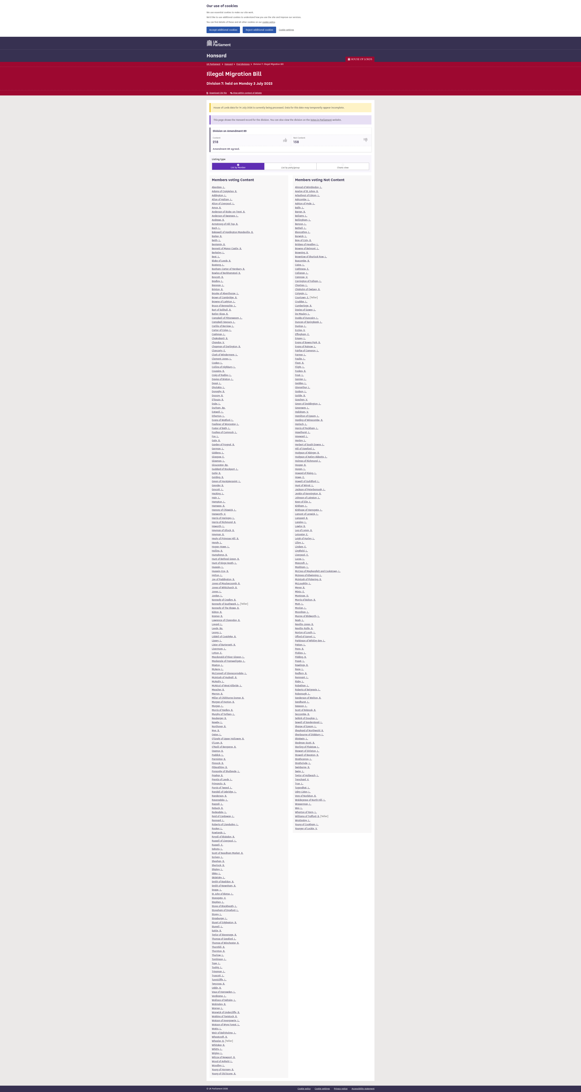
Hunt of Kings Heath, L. (224, 563)
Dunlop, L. (300, 326)
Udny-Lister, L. (303, 791)
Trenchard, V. (302, 779)
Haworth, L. (218, 526)
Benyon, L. (301, 224)
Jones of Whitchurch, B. (224, 587)
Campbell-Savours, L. (223, 322)
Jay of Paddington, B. (223, 579)
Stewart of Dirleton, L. (307, 750)
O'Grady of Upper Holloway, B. (228, 738)
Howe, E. (300, 477)
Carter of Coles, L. (222, 330)
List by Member (238, 167)
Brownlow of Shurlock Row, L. (311, 256)
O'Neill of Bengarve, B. (224, 746)
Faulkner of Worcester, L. (225, 424)
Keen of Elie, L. (303, 501)
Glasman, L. (218, 460)
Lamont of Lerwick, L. (306, 514)
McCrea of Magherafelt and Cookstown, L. (318, 571)
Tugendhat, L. (302, 787)
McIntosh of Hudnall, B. (224, 677)
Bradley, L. (217, 281)
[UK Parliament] (219, 43)
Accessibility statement (363, 1088)
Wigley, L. (217, 1053)
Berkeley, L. (218, 252)
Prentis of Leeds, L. (222, 779)
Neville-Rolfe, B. (304, 628)
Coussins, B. (218, 371)
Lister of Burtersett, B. (224, 644)
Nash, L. (299, 620)
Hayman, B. (218, 534)
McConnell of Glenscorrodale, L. (229, 673)
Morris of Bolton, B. (305, 599)
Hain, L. (216, 497)
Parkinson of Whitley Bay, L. (310, 640)
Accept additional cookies (223, 29)
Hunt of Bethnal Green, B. (226, 558)
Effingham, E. (302, 334)
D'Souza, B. (218, 399)
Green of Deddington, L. (308, 403)
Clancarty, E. (219, 350)
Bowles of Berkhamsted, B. (226, 273)
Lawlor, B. (300, 526)
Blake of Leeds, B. (221, 260)
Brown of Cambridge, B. (224, 297)
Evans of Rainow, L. (305, 346)
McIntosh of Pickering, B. (308, 579)
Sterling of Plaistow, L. (307, 746)
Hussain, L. (218, 567)
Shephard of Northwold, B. (309, 730)
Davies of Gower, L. (305, 309)
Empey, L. (300, 338)
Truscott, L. (218, 975)
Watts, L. (217, 1028)
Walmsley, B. (219, 1004)
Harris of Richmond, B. (224, 522)
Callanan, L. (301, 273)
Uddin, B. (217, 987)
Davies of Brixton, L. (222, 379)
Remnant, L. (302, 677)
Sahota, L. (217, 849)
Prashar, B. (217, 775)
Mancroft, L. (301, 563)
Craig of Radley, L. (222, 375)
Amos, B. (216, 207)
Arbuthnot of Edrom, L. (307, 195)
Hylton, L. (217, 575)
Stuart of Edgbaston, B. (224, 922)
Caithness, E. (302, 268)
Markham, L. (302, 567)
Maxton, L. (217, 665)
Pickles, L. (300, 652)
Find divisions (243, 64)
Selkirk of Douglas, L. (306, 718)
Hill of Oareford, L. (305, 448)
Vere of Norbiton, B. (305, 795)
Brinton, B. (217, 289)
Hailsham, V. (302, 411)
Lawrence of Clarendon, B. (226, 620)
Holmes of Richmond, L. (308, 460)
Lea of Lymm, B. (303, 530)
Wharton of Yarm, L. (306, 812)
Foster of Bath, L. (221, 428)
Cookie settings (286, 30)
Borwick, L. (301, 236)
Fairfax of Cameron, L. (307, 350)
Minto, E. (300, 591)
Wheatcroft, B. (220, 1036)
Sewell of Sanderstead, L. (309, 722)
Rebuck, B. (217, 808)
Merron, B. (217, 693)
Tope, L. (216, 963)
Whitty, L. (217, 1049)
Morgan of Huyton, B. (223, 701)
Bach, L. (216, 228)
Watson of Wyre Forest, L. (226, 1024)
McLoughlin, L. (303, 583)
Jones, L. (217, 591)
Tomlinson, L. (219, 959)
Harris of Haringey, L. (223, 518)
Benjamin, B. (218, 244)
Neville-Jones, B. (304, 624)
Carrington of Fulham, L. (308, 281)
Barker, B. (217, 236)
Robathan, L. (302, 685)
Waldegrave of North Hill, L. (310, 800)
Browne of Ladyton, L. (223, 301)
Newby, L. (217, 722)
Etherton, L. (218, 416)
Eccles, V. (300, 330)
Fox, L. (215, 436)
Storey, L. (217, 914)
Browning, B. (302, 252)
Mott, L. (299, 603)
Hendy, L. (217, 542)
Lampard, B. (301, 518)
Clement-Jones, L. (222, 358)
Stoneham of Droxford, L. (225, 910)
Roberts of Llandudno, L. (225, 824)
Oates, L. (217, 734)
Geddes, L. (301, 383)
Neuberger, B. (219, 718)
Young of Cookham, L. (307, 824)
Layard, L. (217, 624)
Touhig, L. (217, 967)
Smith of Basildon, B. (223, 881)
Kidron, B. (217, 612)
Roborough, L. (302, 693)
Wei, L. (299, 808)
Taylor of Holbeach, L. (307, 775)
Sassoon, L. (301, 706)
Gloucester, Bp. (220, 465)
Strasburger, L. (219, 918)
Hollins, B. (217, 550)
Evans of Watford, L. (223, 420)
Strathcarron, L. (303, 759)
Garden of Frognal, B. (223, 444)
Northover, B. (219, 726)
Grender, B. (218, 485)
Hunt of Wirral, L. (304, 485)
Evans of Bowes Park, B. (308, 342)
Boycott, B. (218, 277)
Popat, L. (300, 661)
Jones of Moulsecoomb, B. (226, 583)
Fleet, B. (299, 362)
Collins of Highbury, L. (224, 367)
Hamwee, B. (218, 505)
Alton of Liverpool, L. (223, 203)
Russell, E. (217, 844)
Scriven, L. (217, 857)
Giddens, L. (218, 452)
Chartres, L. (301, 285)
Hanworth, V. (219, 514)
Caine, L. (300, 264)
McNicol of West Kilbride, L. (227, 685)
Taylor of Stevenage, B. (224, 934)
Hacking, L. (218, 493)
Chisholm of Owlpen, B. (307, 289)
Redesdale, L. (219, 812)
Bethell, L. (300, 228)
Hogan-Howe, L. (221, 546)
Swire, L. (299, 771)
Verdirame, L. (219, 996)
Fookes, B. (300, 371)
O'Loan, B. (217, 742)
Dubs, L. (216, 403)
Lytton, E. (217, 652)
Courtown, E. (302, 297)
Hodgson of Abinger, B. (307, 452)
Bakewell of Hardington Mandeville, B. (232, 232)
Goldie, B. (300, 395)
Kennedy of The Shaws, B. (225, 608)
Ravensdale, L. (220, 800)
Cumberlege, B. (303, 305)
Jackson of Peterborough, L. (310, 489)
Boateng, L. (218, 264)
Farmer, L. (300, 354)
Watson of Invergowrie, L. (226, 1020)
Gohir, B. (216, 473)
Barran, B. (300, 211)
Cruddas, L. (301, 301)
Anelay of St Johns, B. (306, 191)
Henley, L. (300, 440)
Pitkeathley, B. (220, 767)
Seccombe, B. (302, 714)
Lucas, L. (300, 558)
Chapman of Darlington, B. (226, 346)
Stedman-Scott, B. (305, 742)
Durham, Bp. (218, 407)
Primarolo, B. (219, 783)
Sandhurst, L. (302, 701)
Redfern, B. (301, 673)
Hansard (216, 55)
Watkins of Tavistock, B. (224, 1016)
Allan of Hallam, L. (222, 199)
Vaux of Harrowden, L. (224, 991)
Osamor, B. (217, 750)
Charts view (342, 167)
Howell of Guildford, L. (307, 481)
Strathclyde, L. (303, 763)
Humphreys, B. (220, 554)
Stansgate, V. (219, 898)
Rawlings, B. (301, 665)
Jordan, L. (217, 595)
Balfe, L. (299, 207)
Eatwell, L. (218, 411)
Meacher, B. (218, 689)
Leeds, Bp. (217, 628)
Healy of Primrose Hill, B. (225, 538)
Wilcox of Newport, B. (223, 1057)
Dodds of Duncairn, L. (306, 317)
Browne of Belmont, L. (307, 248)
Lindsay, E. (301, 546)
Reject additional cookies (259, 29)
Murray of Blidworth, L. (307, 616)
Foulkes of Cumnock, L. (224, 432)
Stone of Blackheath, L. (224, 906)
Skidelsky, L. (218, 877)
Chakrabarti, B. (220, 338)
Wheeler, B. (218, 1041)
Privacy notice (341, 1088)
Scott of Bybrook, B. (305, 710)
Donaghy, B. (218, 391)
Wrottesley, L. (302, 820)
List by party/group (290, 167)
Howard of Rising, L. (306, 473)
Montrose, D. (302, 595)
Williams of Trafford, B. (307, 816)
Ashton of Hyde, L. (305, 203)
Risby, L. (299, 681)
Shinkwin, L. (301, 738)
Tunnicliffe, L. (219, 979)
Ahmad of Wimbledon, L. (308, 187)
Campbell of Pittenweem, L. (227, 317)
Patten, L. (300, 644)
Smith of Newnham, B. (224, 885)
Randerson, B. (219, 795)
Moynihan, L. (302, 612)
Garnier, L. (300, 379)
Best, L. (216, 256)
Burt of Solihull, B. (221, 309)
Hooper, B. (300, 465)
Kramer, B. (217, 616)
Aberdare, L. (218, 187)
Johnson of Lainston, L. (307, 497)
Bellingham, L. (303, 219)
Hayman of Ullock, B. (223, 530)
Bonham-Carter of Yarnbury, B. (228, 268)
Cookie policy (304, 1088)
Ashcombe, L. (302, 199)
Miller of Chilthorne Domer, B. (228, 697)
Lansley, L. (301, 522)
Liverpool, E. (302, 554)
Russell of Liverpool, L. (224, 840)
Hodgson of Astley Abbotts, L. (311, 456)
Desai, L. (216, 383)
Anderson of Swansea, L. (225, 215)
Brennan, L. (218, 285)
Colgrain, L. (301, 293)
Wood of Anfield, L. (222, 1061)
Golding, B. (218, 477)
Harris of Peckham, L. (306, 428)
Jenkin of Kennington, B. (308, 493)
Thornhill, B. (218, 947)
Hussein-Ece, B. (220, 571)
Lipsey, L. (217, 640)
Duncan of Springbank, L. (308, 322)
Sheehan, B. (218, 861)
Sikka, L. (216, 873)
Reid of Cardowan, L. (223, 816)
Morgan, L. (217, 706)
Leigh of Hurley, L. (305, 538)
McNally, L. (218, 681)
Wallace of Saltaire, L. (224, 1000)
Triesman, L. (218, 971)
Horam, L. (300, 469)
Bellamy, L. (301, 215)
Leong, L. (217, 632)
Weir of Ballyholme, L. (224, 1032)
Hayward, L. (301, 436)
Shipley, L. (217, 869)
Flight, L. (300, 367)
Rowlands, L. (219, 832)
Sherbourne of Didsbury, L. (309, 734)
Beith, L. (216, 240)
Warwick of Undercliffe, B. (226, 1012)
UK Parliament (213, 64)
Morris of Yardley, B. (222, 710)
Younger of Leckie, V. (306, 828)
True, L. (299, 783)
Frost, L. (299, 375)
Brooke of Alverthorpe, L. (225, 293)
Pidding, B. (301, 657)
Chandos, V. (218, 342)
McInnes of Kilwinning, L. (308, 575)
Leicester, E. (301, 534)
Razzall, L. (217, 804)
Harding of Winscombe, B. (309, 420)
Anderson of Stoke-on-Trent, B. (228, 211)
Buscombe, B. (302, 260)
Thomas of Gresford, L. (224, 938)
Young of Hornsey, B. (223, 1069)
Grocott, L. (217, 489)
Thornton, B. (218, 951)
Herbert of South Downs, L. (309, 444)
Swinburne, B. (302, 767)
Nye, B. (216, 730)
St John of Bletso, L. (222, 893)
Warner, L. (217, 1008)
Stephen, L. (218, 902)
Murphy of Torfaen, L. (223, 714)
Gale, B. (216, 440)
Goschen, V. (301, 399)
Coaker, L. (217, 362)
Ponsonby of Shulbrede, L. (226, 771)
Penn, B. (299, 648)
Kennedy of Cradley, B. (224, 599)
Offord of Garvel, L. (305, 636)
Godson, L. (301, 391)
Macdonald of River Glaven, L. (228, 657)
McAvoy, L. (217, 669)
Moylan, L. (301, 608)
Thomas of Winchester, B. (225, 942)
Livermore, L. (219, 648)
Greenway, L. (302, 407)
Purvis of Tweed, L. (222, 787)
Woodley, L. (218, 1065)
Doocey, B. (217, 395)
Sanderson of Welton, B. (308, 697)
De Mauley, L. (302, 313)
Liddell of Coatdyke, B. (224, 636)
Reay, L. (299, 669)
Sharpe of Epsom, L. (306, 726)
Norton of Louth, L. (305, 632)
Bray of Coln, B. (303, 240)
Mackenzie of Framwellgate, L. (228, 661)
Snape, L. (217, 889)
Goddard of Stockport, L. (225, 469)
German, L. (218, 448)
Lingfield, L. (301, 550)
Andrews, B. (218, 219)
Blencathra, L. (302, 232)
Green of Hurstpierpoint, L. (226, 481)
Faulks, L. (300, 358)
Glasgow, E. (218, 456)
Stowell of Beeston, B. (307, 755)
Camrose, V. (301, 277)
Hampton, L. (218, 501)
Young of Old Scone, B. (224, 1073)
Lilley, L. (299, 542)
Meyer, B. (300, 587)
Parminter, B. (219, 759)
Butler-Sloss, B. (220, 313)
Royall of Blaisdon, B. (223, 836)
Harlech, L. (301, 424)
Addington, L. (219, 195)
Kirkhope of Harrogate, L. (308, 509)
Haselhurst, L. (302, 432)
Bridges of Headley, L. (307, 244)
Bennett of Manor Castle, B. (227, 248)
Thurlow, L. (218, 955)
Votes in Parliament (321, 119)
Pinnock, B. (218, 763)
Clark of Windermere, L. (225, 354)
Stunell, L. (217, 926)
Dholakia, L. (218, 387)
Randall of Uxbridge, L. (224, 791)
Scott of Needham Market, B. (227, 853)
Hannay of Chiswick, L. (224, 509)
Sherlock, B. (218, 865)
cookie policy (268, 22)
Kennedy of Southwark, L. (226, 603)
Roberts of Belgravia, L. (307, 689)
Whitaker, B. (218, 1045)
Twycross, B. (218, 983)
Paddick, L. (218, 755)
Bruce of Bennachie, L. (224, 305)
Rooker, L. (217, 828)
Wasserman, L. (303, 804)
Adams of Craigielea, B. (224, 191)
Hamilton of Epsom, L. (307, 416)
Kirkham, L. (301, 505)
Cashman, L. (218, 334)
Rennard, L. (218, 820)
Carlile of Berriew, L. (223, 326)
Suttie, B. (217, 930)
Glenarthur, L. (302, 387)
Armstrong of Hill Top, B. (225, 224)
